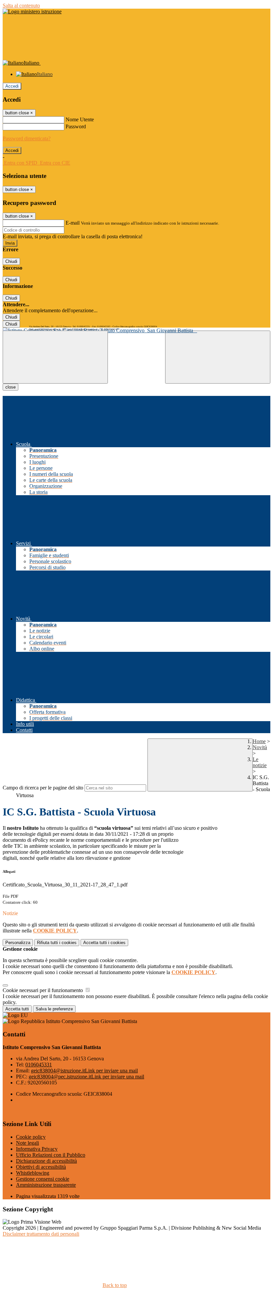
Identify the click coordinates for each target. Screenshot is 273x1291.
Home (259, 741)
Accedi (12, 86)
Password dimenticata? (27, 138)
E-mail (73, 223)
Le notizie (260, 762)
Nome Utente (80, 119)
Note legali (27, 1143)
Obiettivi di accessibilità (41, 1167)
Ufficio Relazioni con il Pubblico (50, 1155)
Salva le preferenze (54, 1008)
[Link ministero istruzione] (32, 11)
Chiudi (11, 261)
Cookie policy (31, 1137)
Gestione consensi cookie (42, 1179)
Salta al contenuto (21, 5)
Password (76, 126)
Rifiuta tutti (57, 942)
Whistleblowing (32, 1173)
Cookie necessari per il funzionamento (43, 990)
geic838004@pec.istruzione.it (86, 1076)
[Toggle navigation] (55, 357)
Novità (260, 747)
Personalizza (17, 942)
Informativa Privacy (37, 1149)
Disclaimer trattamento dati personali (41, 1234)
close (10, 387)
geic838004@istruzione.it (84, 1070)
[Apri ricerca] (217, 357)
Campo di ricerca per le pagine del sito (43, 787)
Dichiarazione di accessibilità (46, 1161)
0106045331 (38, 1064)
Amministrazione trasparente (46, 1185)
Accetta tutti (104, 942)
